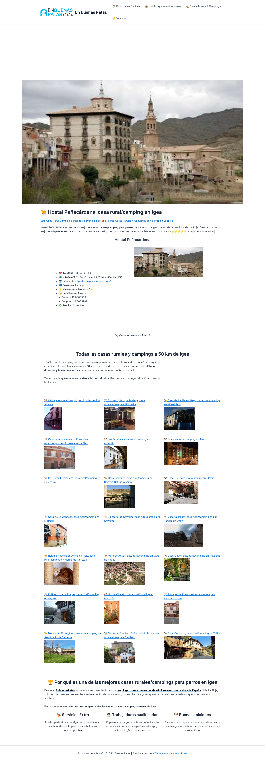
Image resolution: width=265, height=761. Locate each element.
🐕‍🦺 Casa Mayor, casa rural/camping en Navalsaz (192, 555)
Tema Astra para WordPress (171, 753)
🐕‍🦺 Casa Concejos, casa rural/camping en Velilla (192, 633)
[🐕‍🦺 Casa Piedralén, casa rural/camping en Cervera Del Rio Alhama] (132, 496)
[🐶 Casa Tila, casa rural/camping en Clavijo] (192, 492)
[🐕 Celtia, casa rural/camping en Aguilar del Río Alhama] (72, 418)
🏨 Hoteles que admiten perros (163, 6)
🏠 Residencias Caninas (126, 6)
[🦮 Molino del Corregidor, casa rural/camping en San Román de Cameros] (72, 651)
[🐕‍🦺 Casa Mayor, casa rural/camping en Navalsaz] (192, 569)
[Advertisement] (132, 47)
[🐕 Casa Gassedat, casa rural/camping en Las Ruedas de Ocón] (192, 535)
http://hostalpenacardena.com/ (93, 281)
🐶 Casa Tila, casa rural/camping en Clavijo (189, 478)
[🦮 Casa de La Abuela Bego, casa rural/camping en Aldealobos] (192, 418)
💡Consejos (119, 18)
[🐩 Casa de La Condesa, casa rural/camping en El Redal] (72, 535)
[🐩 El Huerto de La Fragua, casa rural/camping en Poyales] (72, 612)
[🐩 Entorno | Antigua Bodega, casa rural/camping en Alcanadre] (132, 418)
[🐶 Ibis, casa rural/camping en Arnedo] (192, 453)
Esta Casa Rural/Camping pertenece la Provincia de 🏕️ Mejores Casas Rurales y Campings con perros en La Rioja (106, 220)
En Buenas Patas (91, 12)
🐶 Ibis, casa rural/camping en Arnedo (186, 439)
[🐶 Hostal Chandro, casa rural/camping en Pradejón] (132, 612)
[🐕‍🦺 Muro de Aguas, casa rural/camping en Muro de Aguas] (132, 573)
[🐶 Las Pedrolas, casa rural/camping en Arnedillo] (132, 457)
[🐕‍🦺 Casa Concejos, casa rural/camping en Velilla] (192, 647)
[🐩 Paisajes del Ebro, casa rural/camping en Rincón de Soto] (192, 612)
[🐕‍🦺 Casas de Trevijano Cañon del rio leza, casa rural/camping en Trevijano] (132, 651)
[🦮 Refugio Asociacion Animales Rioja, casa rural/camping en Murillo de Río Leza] (72, 573)
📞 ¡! (132, 335)
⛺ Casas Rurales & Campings (203, 6)
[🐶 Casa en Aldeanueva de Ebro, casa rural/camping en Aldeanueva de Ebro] (72, 457)
